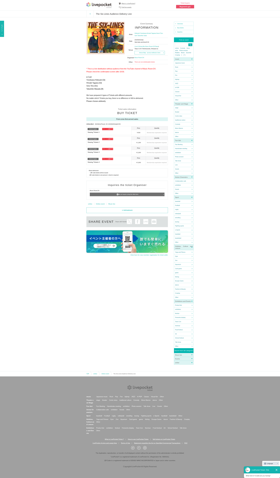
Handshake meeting (181, 148)
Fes (176, 75)
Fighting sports (179, 226)
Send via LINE (145, 221)
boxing (177, 222)
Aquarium (178, 264)
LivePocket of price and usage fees (105, 443)
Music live (178, 355)
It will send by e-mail (153, 221)
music (177, 59)
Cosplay (177, 55)
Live (176, 165)
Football (177, 205)
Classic (177, 91)
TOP (87, 374)
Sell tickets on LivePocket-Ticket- (164, 439)
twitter (129, 221)
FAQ (185, 443)
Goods (177, 169)
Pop (176, 71)
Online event (100, 204)
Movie (183, 52)
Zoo (176, 260)
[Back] (90, 13)
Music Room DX (139, 57)
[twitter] (134, 448)
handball (177, 234)
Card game (178, 268)
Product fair (178, 305)
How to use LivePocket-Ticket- (138, 439)
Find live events (126, 7)
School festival (179, 338)
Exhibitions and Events (183, 301)
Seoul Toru (159, 33)
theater (177, 112)
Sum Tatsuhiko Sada (141, 35)
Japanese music (180, 63)
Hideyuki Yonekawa (140, 33)
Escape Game (179, 281)
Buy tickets (180, 28)
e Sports (177, 230)
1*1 (184, 55)
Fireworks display (180, 317)
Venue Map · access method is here (149, 52)
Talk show (178, 161)
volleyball (178, 213)
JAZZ (176, 83)
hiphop (177, 79)
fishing (177, 277)
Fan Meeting (179, 144)
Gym (176, 256)
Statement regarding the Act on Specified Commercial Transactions (157, 443)
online (177, 48)
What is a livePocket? (128, 3)
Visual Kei (178, 96)
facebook (137, 221)
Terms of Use (125, 443)
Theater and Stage (181, 104)
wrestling (177, 217)
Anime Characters (181, 177)
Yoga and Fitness (180, 252)
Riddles (177, 52)
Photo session (183, 50)
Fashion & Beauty (180, 289)
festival (177, 313)
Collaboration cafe (180, 181)
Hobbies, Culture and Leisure (90, 421)
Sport (177, 197)
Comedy (182, 48)
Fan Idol (178, 140)
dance (177, 132)
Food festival (179, 330)
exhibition (178, 152)
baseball (177, 201)
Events (177, 359)
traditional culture (180, 120)
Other (176, 100)
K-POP (177, 87)
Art (176, 334)
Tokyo (156, 46)
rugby (176, 209)
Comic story (178, 116)
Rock (176, 67)
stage (176, 108)
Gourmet (188, 52)
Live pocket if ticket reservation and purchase (99, 5)
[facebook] (140, 448)
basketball (178, 238)
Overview (180, 24)
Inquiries (179, 32)
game (176, 272)
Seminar (177, 325)
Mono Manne (179, 128)
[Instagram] (146, 448)
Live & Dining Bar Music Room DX (145, 46)
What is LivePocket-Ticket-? (114, 439)
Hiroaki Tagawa (151, 33)
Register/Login (185, 7)
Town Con (178, 321)
